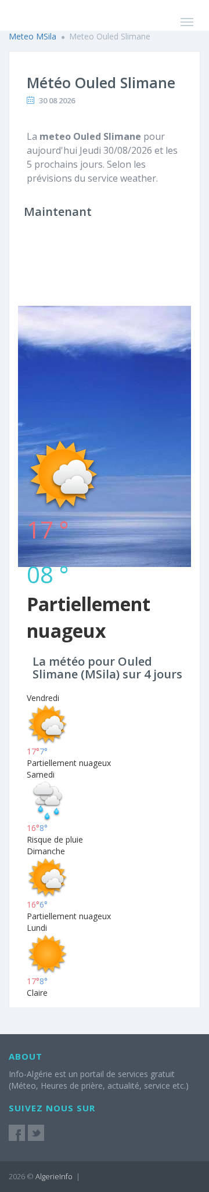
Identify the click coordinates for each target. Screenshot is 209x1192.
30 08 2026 (57, 100)
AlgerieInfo (54, 1176)
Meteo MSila (32, 36)
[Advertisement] (104, 334)
